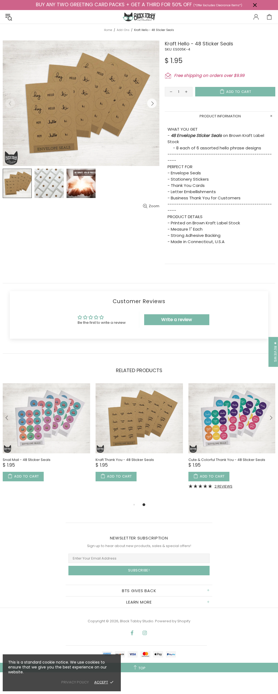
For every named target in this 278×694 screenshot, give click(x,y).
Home (108, 30)
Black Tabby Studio (139, 16)
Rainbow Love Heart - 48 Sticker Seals (193, 459)
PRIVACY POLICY (75, 682)
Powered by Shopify (172, 621)
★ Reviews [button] (275, 351)
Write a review (176, 319)
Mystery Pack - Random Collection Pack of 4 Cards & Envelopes (106, 462)
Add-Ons (123, 30)
